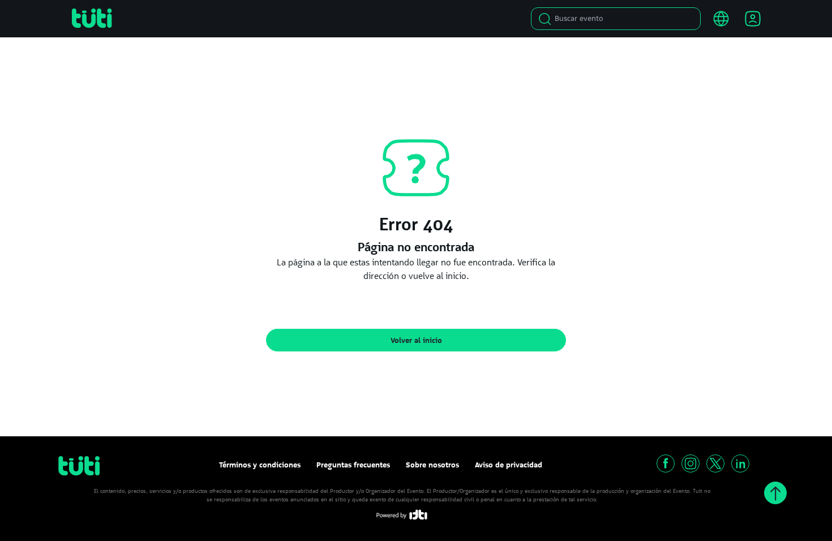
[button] (666, 463)
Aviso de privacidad (508, 465)
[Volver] (775, 493)
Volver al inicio (416, 340)
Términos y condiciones (260, 465)
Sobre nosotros (432, 465)
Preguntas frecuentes (353, 465)
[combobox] (619, 18)
